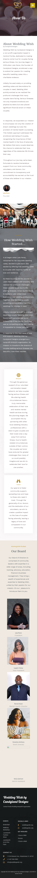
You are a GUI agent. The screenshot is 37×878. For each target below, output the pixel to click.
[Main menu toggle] (32, 5)
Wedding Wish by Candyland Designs (15, 799)
